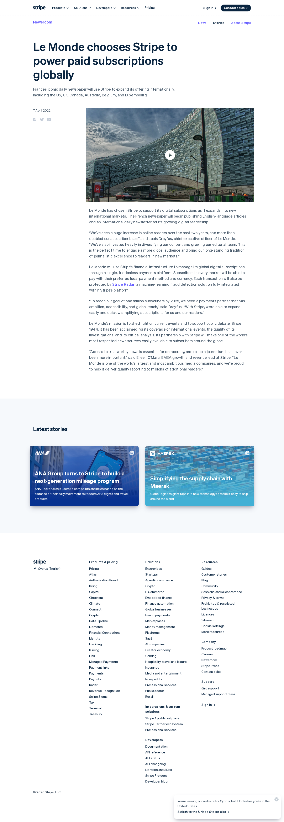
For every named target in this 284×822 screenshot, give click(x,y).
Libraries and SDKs (158, 770)
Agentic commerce (159, 580)
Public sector (154, 691)
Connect (95, 609)
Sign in (208, 8)
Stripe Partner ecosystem (164, 724)
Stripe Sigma (98, 696)
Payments (96, 673)
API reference (155, 752)
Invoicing (95, 644)
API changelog (155, 764)
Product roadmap (214, 648)
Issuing (94, 650)
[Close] (276, 800)
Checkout (96, 598)
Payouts (95, 679)
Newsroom (42, 22)
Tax (92, 702)
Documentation (156, 746)
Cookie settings (213, 626)
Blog (204, 580)
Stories (218, 23)
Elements (96, 627)
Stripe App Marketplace (162, 718)
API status (152, 758)
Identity (94, 638)
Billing (93, 586)
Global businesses (158, 609)
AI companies (155, 644)
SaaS (149, 638)
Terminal (95, 708)
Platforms (152, 632)
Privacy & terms (212, 598)
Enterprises (153, 568)
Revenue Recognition (104, 691)
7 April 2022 (42, 110)
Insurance (152, 667)
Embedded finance (159, 598)
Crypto (94, 615)
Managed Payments (103, 662)
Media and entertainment (163, 673)
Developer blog (156, 781)
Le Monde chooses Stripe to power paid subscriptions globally (105, 60)
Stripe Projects (156, 775)
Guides (206, 568)
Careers (207, 654)
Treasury (95, 714)
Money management (160, 627)
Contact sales (234, 8)
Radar (93, 685)
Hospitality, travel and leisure (166, 662)
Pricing (150, 7)
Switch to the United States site (202, 812)
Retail (149, 696)
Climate (94, 603)
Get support (210, 688)
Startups (151, 574)
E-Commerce (154, 592)
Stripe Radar (123, 284)
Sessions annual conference (221, 592)
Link (92, 656)
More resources (212, 632)
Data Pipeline (98, 621)
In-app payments (157, 615)
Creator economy (158, 650)
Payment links (99, 667)
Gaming (150, 656)
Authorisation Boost (103, 580)
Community (209, 586)
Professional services (161, 685)
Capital (94, 592)
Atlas (93, 574)
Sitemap (207, 620)
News (202, 23)
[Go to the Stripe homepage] (38, 562)
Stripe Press (210, 666)
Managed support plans (218, 694)
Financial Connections (104, 632)
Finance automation (159, 603)
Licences (208, 614)
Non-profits (153, 679)
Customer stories (214, 574)
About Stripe (241, 23)
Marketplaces (155, 621)
